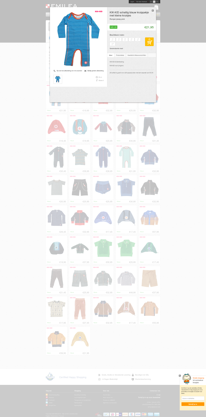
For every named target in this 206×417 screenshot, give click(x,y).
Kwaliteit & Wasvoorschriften (137, 55)
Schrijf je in (193, 404)
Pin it (100, 77)
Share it (101, 80)
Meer (110, 55)
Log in (132, 1)
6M (125, 39)
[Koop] (149, 41)
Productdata (120, 55)
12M (138, 39)
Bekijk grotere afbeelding (96, 71)
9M (131, 39)
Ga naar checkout (141, 1)
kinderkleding (117, 62)
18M (112, 44)
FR (157, 1)
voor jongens (117, 65)
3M (119, 39)
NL (154, 1)
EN (151, 1)
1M (112, 39)
